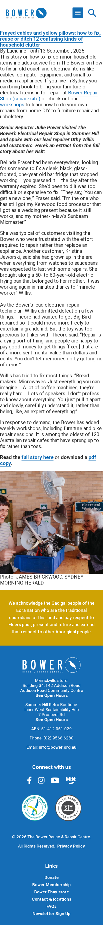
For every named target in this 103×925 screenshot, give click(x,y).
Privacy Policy (71, 846)
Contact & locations (51, 899)
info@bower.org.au (57, 747)
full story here (38, 457)
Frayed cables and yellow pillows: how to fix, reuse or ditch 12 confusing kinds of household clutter (50, 39)
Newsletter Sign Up (51, 913)
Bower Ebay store (51, 891)
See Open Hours (52, 695)
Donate (51, 877)
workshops (12, 105)
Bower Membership (51, 884)
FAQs (51, 906)
